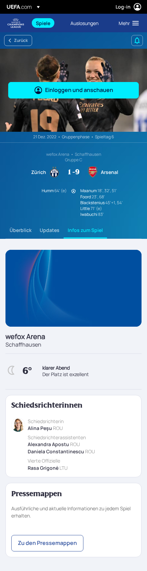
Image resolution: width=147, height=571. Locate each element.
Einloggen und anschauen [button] (79, 90)
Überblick (20, 230)
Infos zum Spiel (85, 230)
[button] (127, 23)
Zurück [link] (21, 40)
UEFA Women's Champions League (15, 23)
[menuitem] (47, 23)
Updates (49, 230)
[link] (43, 23)
